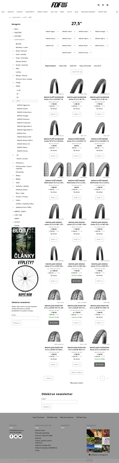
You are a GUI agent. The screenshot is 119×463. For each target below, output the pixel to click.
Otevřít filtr (76, 72)
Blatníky (18, 44)
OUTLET (17, 222)
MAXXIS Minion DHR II (25, 140)
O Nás (37, 450)
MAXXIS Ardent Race (24, 112)
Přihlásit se (16, 323)
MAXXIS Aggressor (23, 105)
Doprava (38, 438)
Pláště (18, 86)
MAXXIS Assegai (22, 116)
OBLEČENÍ (17, 33)
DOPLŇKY (17, 36)
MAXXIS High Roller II (24, 126)
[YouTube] (20, 436)
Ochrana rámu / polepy (24, 79)
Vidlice (18, 200)
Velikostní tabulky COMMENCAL (46, 448)
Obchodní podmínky (42, 433)
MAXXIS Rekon (22, 147)
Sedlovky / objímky (22, 186)
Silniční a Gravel (22, 159)
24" (18, 94)
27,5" (18, 101)
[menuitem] (3, 12)
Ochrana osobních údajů (43, 435)
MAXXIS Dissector (23, 119)
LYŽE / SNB (18, 215)
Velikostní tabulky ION (43, 445)
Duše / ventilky (21, 54)
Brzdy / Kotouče (21, 51)
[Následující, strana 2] (102, 378)
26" (18, 97)
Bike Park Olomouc (67, 417)
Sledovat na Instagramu (99, 455)
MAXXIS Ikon (21, 133)
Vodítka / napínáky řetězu (25, 204)
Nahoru (49, 378)
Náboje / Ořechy (21, 76)
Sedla (18, 183)
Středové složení (21, 190)
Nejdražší (73, 66)
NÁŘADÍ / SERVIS (20, 211)
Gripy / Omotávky (22, 58)
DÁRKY (16, 219)
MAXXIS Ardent (22, 109)
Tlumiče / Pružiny (22, 197)
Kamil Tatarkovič (38, 417)
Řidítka (18, 179)
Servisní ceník (40, 430)
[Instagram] (16, 436)
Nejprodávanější (85, 66)
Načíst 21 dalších (77, 372)
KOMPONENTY (19, 40)
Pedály (18, 83)
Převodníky (20, 172)
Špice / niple (20, 193)
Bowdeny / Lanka (22, 47)
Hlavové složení (21, 61)
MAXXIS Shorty (22, 151)
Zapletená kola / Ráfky (23, 207)
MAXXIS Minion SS (23, 144)
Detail (53, 114)
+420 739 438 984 (15, 433)
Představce (20, 163)
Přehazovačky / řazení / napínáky (24, 167)
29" (18, 155)
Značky (16, 226)
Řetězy (18, 176)
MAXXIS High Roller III (25, 130)
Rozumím (89, 460)
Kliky (17, 68)
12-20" (19, 90)
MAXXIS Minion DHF (24, 137)
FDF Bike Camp (52, 417)
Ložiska (18, 72)
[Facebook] (11, 436)
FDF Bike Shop (81, 417)
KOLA (16, 29)
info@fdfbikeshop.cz (16, 430)
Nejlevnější (63, 66)
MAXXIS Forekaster (24, 123)
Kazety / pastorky (22, 65)
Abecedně (97, 66)
